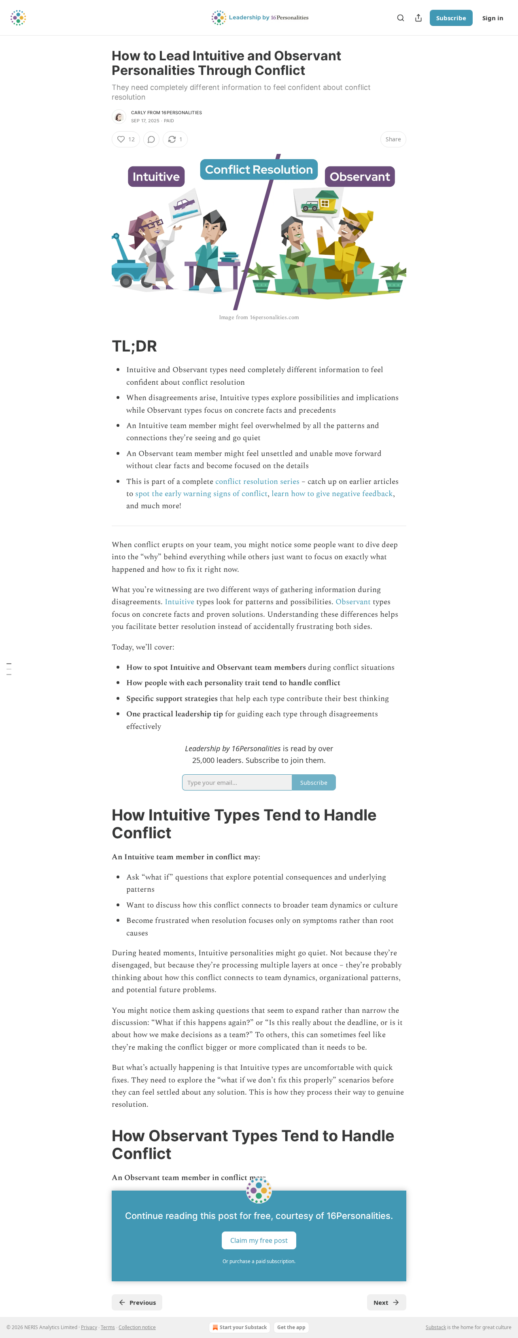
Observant (353, 602)
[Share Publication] (418, 18)
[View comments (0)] (151, 139)
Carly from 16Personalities (166, 112)
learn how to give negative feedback (332, 494)
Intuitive (179, 602)
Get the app (291, 1327)
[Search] (401, 18)
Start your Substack (243, 1327)
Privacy (89, 1327)
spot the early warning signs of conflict (201, 494)
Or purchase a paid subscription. (259, 1261)
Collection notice (137, 1327)
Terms (108, 1327)
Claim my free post (259, 1240)
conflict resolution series (257, 482)
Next (381, 1302)
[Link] (100, 345)
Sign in (492, 18)
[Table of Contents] (9, 669)
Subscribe (451, 18)
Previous (143, 1302)
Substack (436, 1327)
